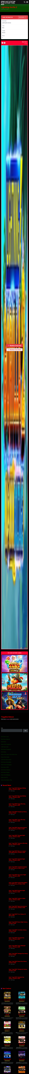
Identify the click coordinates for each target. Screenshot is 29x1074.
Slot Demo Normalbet (6, 762)
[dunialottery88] (21, 1072)
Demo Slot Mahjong (5, 775)
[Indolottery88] (7, 1057)
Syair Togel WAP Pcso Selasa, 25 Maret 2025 (17, 915)
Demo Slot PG (4, 777)
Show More (21, 17)
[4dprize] (21, 1028)
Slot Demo (3, 741)
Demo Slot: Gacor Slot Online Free (9, 754)
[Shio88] (7, 1013)
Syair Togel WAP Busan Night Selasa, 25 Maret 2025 (18, 922)
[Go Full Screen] (4, 43)
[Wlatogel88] (21, 1042)
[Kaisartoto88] (21, 1013)
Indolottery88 (7, 1059)
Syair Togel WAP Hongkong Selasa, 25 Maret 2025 (18, 812)
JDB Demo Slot (4, 747)
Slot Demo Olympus (5, 769)
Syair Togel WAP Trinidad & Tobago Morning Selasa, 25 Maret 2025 (18, 867)
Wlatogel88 (22, 1044)
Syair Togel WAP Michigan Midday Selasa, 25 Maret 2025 (17, 788)
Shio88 (7, 1014)
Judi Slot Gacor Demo (6, 759)
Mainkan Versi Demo (15, 349)
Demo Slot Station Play (6, 780)
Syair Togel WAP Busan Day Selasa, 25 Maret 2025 (18, 962)
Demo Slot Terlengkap (6, 764)
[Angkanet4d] (7, 1042)
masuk (8, 719)
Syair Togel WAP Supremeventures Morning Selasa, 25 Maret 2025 (18, 828)
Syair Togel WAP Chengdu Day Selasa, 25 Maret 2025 (16, 938)
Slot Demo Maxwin (5, 739)
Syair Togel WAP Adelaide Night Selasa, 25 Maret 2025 (17, 859)
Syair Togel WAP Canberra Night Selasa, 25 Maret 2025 (17, 899)
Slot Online (3, 752)
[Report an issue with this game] (2, 43)
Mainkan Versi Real (15, 345)
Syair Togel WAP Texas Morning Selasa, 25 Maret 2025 (17, 820)
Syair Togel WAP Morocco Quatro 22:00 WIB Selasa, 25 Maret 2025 (17, 852)
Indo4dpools (22, 1000)
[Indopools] (7, 1028)
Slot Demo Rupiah (5, 772)
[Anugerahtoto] (7, 1072)
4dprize (22, 1029)
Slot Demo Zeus (5, 736)
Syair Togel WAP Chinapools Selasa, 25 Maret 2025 (18, 970)
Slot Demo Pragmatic (6, 749)
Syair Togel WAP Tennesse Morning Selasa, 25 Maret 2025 (18, 844)
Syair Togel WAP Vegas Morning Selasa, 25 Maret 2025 (17, 804)
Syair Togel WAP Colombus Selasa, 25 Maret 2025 (18, 930)
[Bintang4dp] (21, 1057)
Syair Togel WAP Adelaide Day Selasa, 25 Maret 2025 (16, 978)
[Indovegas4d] (7, 998)
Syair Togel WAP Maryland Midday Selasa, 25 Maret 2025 (17, 796)
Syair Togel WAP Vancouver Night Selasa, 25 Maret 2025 (17, 875)
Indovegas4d (7, 1000)
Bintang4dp (22, 1059)
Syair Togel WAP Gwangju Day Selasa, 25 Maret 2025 (18, 954)
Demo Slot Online (5, 757)
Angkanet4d (7, 1044)
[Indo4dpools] (21, 998)
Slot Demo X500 (5, 767)
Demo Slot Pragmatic (6, 744)
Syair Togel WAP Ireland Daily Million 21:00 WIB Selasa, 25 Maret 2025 (18, 883)
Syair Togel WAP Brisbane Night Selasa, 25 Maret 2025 (17, 891)
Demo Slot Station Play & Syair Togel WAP (8, 3)
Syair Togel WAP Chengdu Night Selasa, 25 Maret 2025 (17, 836)
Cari (2, 728)
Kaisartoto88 (21, 1014)
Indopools (7, 1029)
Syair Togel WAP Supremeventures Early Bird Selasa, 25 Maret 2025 (18, 907)
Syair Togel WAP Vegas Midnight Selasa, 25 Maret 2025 (17, 946)
